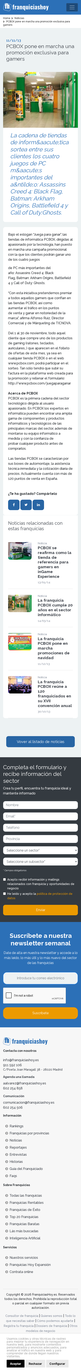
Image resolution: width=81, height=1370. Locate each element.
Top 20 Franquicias (24, 1217)
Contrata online (21, 1272)
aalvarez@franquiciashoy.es (24, 1083)
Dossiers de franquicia (51, 1326)
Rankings (16, 1126)
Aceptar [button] (15, 1363)
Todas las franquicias (26, 1196)
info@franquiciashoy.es (21, 1060)
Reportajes (18, 1147)
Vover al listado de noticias (40, 741)
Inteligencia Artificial (25, 1238)
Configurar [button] (57, 1363)
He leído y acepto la (39, 896)
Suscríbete (40, 1013)
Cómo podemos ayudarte (55, 1321)
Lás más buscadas (24, 1231)
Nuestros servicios (24, 1258)
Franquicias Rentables (27, 1203)
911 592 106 (12, 1065)
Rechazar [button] (35, 1363)
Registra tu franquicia (19, 1326)
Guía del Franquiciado (26, 1169)
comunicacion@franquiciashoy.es (28, 1102)
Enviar (40, 910)
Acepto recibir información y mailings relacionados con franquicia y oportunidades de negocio (40, 884)
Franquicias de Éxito (25, 1210)
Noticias (16, 1140)
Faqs (13, 1176)
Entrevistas (18, 1155)
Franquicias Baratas (24, 1224)
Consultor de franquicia (21, 1316)
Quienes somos (51, 1316)
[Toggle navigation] (72, 7)
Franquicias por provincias (29, 1133)
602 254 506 (13, 1108)
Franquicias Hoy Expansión (30, 1265)
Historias (16, 1162)
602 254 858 (13, 1088)
